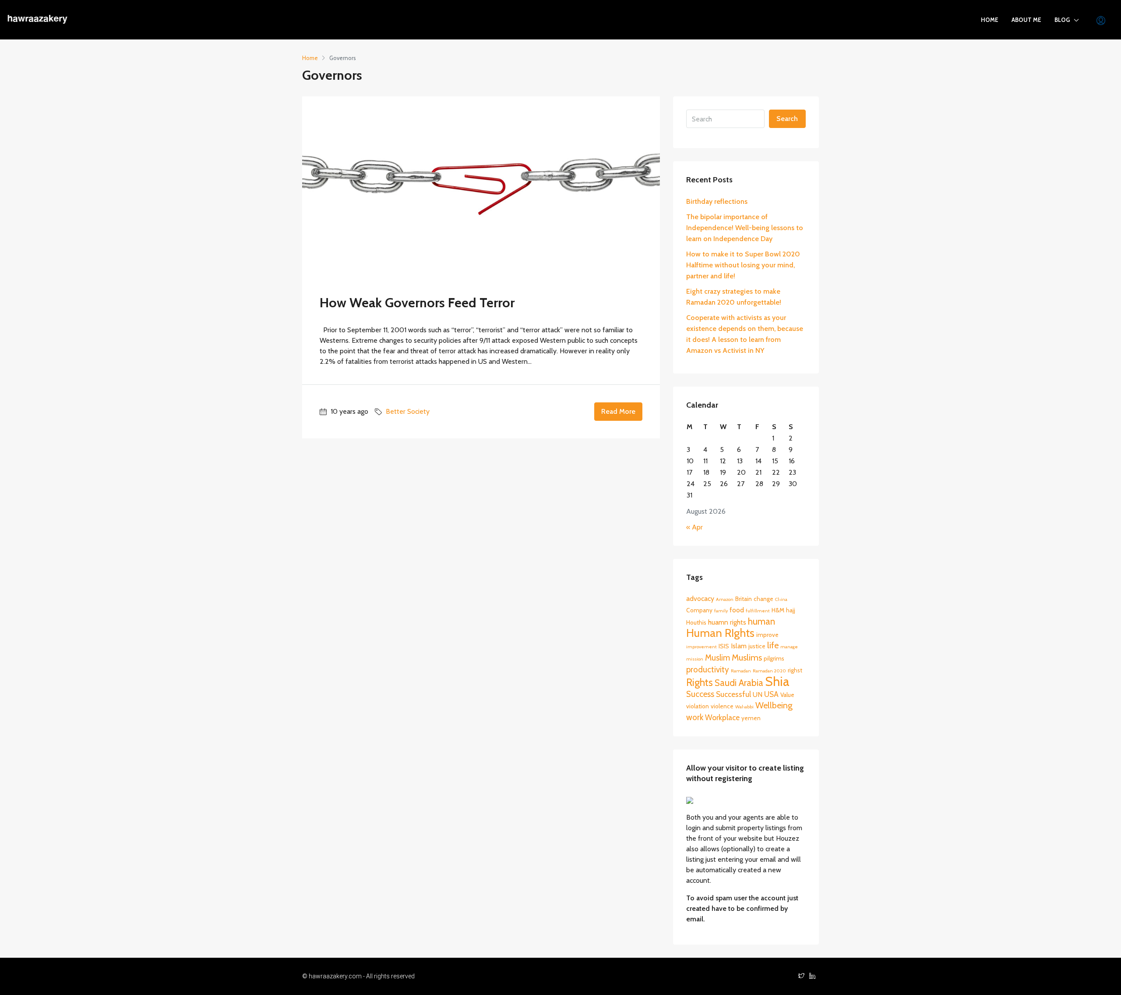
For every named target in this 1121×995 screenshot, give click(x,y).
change (763, 598)
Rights (699, 682)
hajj (790, 610)
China (781, 599)
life (773, 645)
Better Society (408, 411)
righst (795, 670)
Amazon (724, 599)
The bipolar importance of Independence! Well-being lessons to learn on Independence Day (744, 228)
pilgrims (774, 658)
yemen (751, 717)
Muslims (747, 657)
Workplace (722, 717)
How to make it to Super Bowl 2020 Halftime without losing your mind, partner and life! (743, 265)
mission (694, 659)
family (721, 611)
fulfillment (758, 611)
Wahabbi (744, 707)
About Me (1026, 19)
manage (789, 647)
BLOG (1062, 19)
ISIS (724, 646)
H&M (778, 610)
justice (756, 646)
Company (699, 610)
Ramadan (741, 671)
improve (767, 634)
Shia (777, 681)
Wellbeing (774, 705)
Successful (733, 694)
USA (771, 694)
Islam (739, 646)
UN (757, 694)
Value (787, 694)
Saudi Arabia (739, 682)
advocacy (700, 598)
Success (700, 694)
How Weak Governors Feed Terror (417, 303)
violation (697, 706)
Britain (743, 598)
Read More (618, 411)
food (737, 610)
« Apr (694, 527)
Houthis (696, 622)
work (694, 717)
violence (722, 706)
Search (787, 118)
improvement (701, 647)
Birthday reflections (716, 201)
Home (989, 19)
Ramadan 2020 (769, 671)
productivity (707, 670)
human (761, 621)
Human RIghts (720, 633)
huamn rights (727, 622)
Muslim (717, 658)
